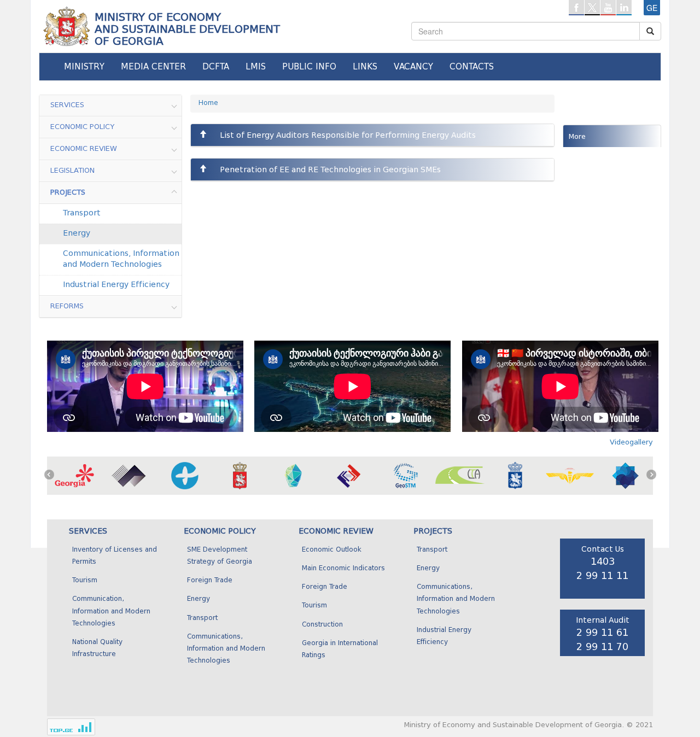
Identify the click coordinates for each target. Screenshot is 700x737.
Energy (76, 233)
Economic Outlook (331, 550)
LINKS (365, 67)
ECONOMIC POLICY (220, 531)
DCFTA (215, 67)
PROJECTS (432, 531)
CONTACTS (472, 67)
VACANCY (413, 67)
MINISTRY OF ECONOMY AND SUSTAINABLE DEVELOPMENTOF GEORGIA (187, 29)
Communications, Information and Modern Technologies (121, 259)
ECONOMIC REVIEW (336, 531)
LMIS (256, 67)
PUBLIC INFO (309, 67)
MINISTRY (84, 67)
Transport (82, 213)
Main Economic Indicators (343, 568)
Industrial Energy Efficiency (116, 285)
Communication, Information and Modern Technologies (111, 611)
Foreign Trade (209, 580)
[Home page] (65, 22)
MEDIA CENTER (153, 67)
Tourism (84, 580)
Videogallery (631, 442)
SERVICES (88, 531)
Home (208, 103)
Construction (322, 625)
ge (651, 7)
